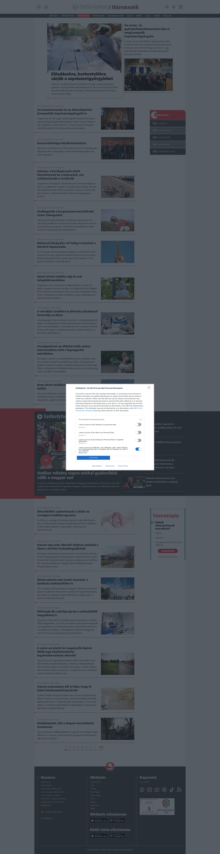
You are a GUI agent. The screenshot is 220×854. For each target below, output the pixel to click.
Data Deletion (97, 466)
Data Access (110, 466)
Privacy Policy (123, 466)
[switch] (138, 424)
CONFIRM (93, 458)
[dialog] (110, 427)
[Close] (149, 388)
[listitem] (110, 419)
